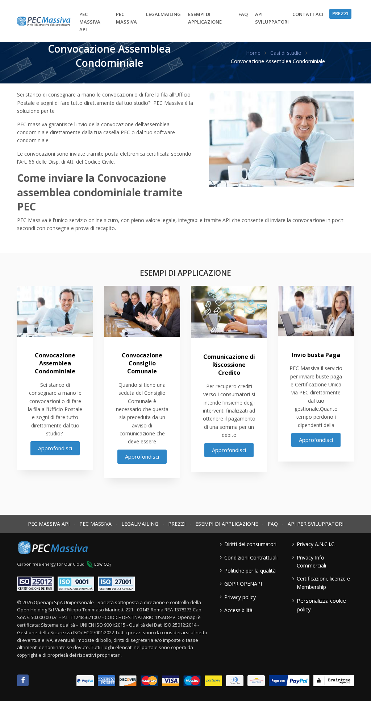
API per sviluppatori (315, 523)
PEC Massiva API (89, 22)
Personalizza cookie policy (321, 605)
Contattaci (307, 14)
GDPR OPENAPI (243, 583)
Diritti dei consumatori (250, 544)
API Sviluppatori (272, 18)
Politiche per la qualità (250, 570)
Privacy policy (240, 597)
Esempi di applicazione (205, 18)
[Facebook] (23, 680)
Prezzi (340, 13)
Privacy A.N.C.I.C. (316, 544)
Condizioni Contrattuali (251, 557)
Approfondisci (55, 448)
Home (253, 52)
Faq (243, 14)
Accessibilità (238, 610)
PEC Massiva (126, 18)
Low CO (102, 564)
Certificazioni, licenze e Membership (323, 582)
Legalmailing (163, 14)
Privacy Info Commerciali (311, 561)
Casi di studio (285, 52)
